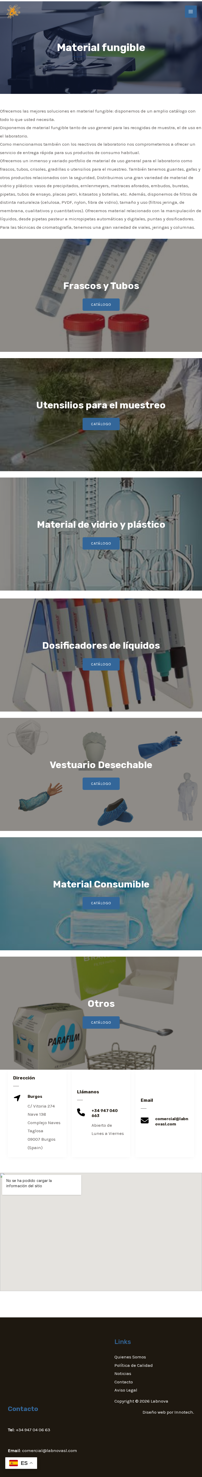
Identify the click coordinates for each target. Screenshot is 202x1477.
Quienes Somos (130, 1356)
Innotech (183, 1412)
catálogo (101, 304)
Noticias (122, 1373)
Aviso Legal (125, 1390)
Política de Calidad (133, 1365)
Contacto (123, 1381)
